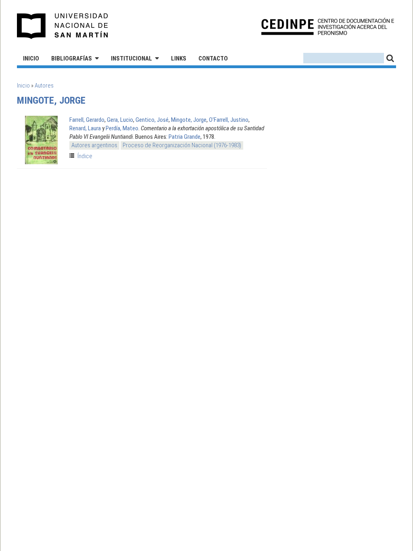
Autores (44, 85)
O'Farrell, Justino (228, 119)
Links (178, 58)
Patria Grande (184, 136)
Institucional (131, 58)
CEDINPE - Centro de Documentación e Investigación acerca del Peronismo (327, 26)
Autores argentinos (94, 145)
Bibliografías (71, 58)
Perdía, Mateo (122, 128)
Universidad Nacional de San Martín (62, 26)
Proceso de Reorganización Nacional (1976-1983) (182, 145)
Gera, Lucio (120, 119)
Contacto (213, 58)
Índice (84, 156)
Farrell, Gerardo (86, 119)
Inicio (31, 58)
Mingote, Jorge (188, 119)
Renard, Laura (85, 128)
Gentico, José (152, 119)
